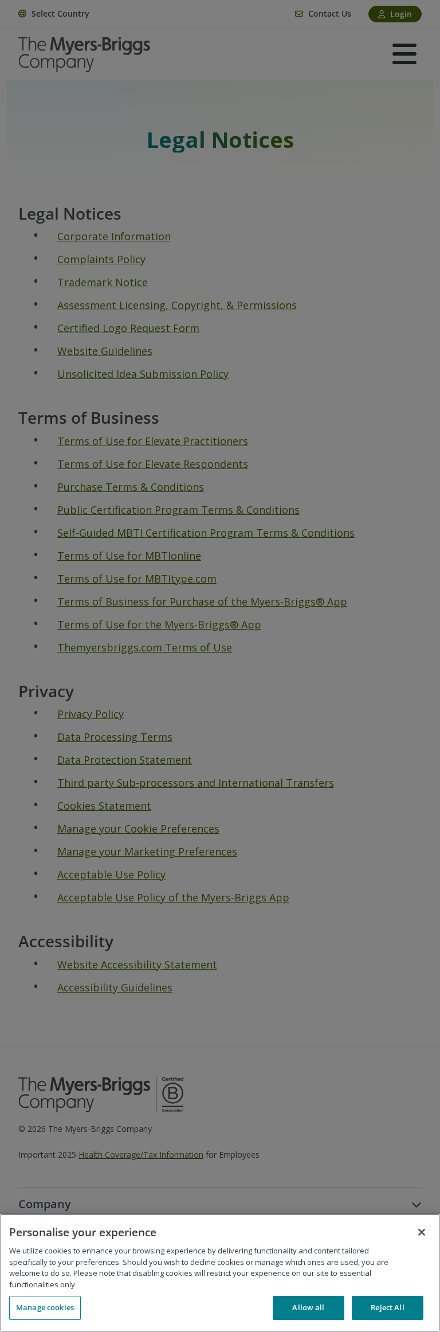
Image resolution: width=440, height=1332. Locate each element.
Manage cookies (45, 1307)
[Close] (421, 1232)
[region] (220, 1273)
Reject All (387, 1307)
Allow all (308, 1307)
